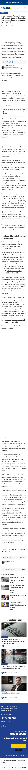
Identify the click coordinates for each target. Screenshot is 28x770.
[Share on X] (7, 62)
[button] (14, 7)
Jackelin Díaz (7, 65)
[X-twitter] (17, 734)
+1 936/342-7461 (8, 718)
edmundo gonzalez (15, 549)
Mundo (11, 599)
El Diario (5, 645)
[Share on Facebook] (5, 62)
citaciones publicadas (14, 271)
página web (9, 282)
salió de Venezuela (7, 255)
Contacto (3, 762)
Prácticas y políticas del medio (8, 760)
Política (4, 12)
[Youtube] (20, 734)
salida (2, 551)
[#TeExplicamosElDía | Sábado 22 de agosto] (5, 597)
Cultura (11, 609)
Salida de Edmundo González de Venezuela (14, 109)
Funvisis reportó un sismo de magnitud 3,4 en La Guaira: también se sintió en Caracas (17, 579)
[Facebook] (14, 734)
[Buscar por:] (12, 569)
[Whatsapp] (25, 734)
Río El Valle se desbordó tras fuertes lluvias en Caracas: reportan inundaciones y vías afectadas (13, 668)
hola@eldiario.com (5, 721)
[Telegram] (22, 734)
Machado (22, 549)
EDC (9, 549)
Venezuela (7, 551)
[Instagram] (11, 734)
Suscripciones (21, 760)
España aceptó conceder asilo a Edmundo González (13, 112)
